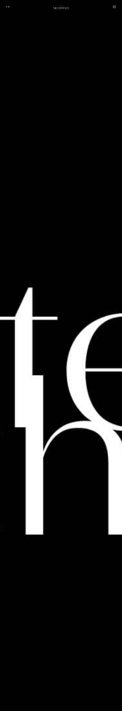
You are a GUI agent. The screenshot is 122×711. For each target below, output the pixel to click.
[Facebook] (6, 6)
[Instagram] (8, 6)
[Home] (61, 5)
